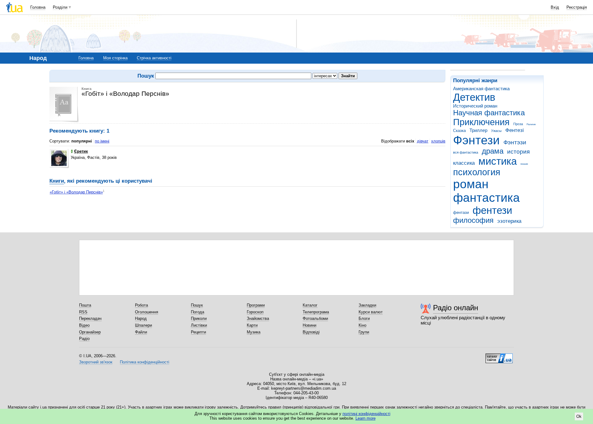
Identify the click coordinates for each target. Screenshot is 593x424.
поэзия (524, 164)
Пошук (197, 305)
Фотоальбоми (315, 318)
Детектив (474, 97)
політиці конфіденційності (366, 413)
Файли (141, 332)
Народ (141, 318)
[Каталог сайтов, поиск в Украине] (499, 356)
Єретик (81, 151)
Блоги (364, 318)
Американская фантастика (481, 88)
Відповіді (311, 332)
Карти (252, 325)
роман (471, 184)
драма (492, 151)
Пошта (85, 305)
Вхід (555, 7)
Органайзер (90, 332)
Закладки (367, 305)
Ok (579, 416)
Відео (84, 325)
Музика (253, 332)
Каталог (310, 305)
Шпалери (143, 325)
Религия (531, 124)
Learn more (365, 418)
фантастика (486, 197)
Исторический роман (475, 105)
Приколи (199, 318)
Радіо (84, 338)
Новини (309, 325)
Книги (56, 181)
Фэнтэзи (514, 142)
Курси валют (371, 312)
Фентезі (514, 130)
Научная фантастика (489, 113)
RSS (83, 312)
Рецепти (198, 332)
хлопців (438, 141)
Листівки (199, 325)
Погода (197, 312)
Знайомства (258, 318)
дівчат (422, 141)
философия (473, 220)
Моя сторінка (115, 58)
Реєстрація (576, 7)
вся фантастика (465, 152)
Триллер (478, 130)
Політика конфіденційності (144, 362)
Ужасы (496, 131)
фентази (461, 212)
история (518, 151)
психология (476, 172)
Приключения (481, 122)
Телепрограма (316, 312)
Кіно (362, 325)
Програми (256, 305)
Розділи (60, 7)
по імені (102, 141)
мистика (497, 161)
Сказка (459, 130)
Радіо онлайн (455, 307)
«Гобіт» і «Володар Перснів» (76, 192)
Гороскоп (255, 312)
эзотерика (509, 221)
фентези (492, 210)
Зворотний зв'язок (95, 362)
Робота (141, 305)
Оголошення (146, 312)
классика (464, 163)
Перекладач (90, 318)
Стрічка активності (154, 58)
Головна (37, 7)
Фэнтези (476, 140)
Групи (364, 332)
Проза (518, 124)
